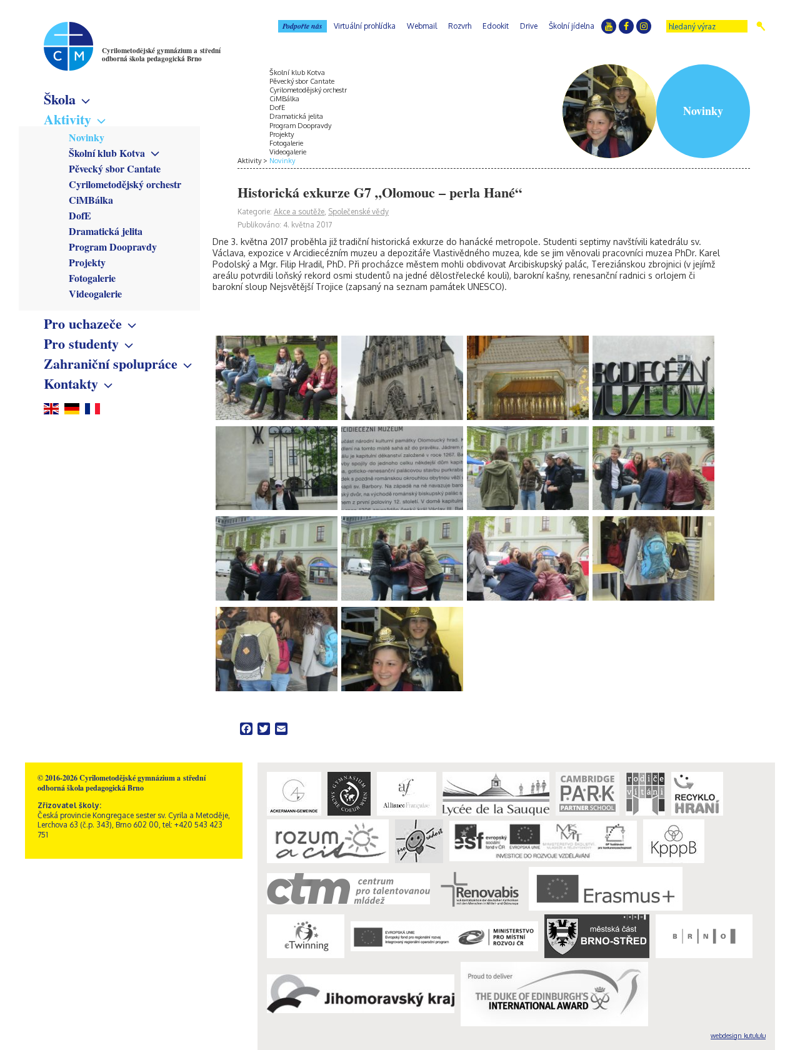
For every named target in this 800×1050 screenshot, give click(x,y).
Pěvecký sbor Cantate (115, 168)
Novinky (86, 137)
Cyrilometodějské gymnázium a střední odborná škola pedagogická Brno (161, 55)
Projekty (87, 262)
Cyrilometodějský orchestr (125, 184)
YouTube (608, 26)
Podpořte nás (302, 26)
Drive (529, 26)
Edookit (495, 26)
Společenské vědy (358, 211)
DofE (80, 215)
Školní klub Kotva (107, 153)
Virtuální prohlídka (365, 26)
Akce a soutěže (299, 211)
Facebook (626, 26)
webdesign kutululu (738, 1035)
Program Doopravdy (113, 246)
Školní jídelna (571, 26)
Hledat (761, 26)
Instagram (643, 26)
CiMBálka (91, 199)
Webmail (422, 26)
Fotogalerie (92, 278)
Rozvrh (459, 26)
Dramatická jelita (105, 231)
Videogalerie (95, 293)
